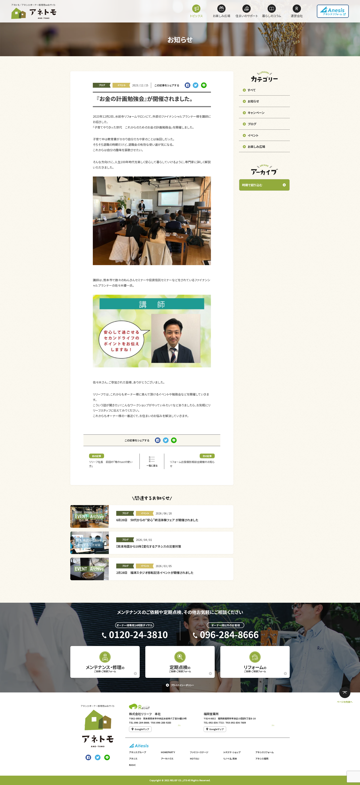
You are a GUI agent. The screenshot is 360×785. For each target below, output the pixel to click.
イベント (121, 85)
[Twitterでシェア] (97, 757)
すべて (252, 90)
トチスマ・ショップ (231, 752)
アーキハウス (167, 758)
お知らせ (253, 101)
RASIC (132, 764)
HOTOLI (194, 758)
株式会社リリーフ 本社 (145, 714)
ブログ (102, 85)
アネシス (133, 758)
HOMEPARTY (168, 752)
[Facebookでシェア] (88, 757)
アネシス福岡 (261, 758)
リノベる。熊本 (230, 758)
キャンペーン (256, 112)
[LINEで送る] (107, 757)
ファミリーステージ (199, 752)
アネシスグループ (137, 752)
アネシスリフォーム (264, 752)
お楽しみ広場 (256, 146)
